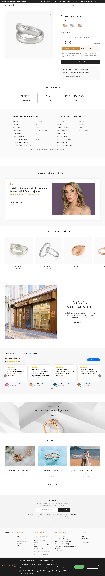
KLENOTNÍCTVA (80, 322)
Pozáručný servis (59, 550)
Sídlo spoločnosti (85, 541)
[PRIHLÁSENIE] (99, 1)
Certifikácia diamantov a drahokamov (41, 555)
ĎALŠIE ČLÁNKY (52, 484)
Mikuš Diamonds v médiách (22, 542)
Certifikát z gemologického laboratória (77, 69)
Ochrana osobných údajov (62, 544)
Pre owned (79, 1)
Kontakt (84, 532)
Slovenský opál (51, 1)
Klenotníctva (88, 1)
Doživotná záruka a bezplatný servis (42, 545)
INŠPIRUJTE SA (20, 474)
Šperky (37, 6)
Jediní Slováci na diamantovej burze (42, 537)
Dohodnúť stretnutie (80, 61)
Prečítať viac (65, 567)
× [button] (103, 559)
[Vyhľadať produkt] (98, 6)
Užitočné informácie (69, 1)
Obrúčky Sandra (48, 267)
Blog (18, 545)
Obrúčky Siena (19, 267)
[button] (5, 375)
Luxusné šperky (47, 6)
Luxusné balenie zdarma (73, 76)
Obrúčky (73, 6)
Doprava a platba (60, 536)
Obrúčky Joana (78, 267)
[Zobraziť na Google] (7, 384)
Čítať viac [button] (34, 379)
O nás (59, 1)
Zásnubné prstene (61, 6)
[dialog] (52, 567)
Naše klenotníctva (85, 537)
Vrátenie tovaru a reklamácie (63, 541)
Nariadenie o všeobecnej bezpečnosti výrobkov (65, 547)
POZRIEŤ (52, 415)
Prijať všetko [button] (79, 567)
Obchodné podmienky (61, 539)
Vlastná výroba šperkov (40, 549)
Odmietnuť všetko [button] (92, 567)
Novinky (43, 1)
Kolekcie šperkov (84, 6)
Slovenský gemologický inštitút (40, 541)
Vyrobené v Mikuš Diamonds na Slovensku (78, 72)
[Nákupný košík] (102, 1)
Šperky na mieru (27, 6)
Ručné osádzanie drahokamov (42, 551)
